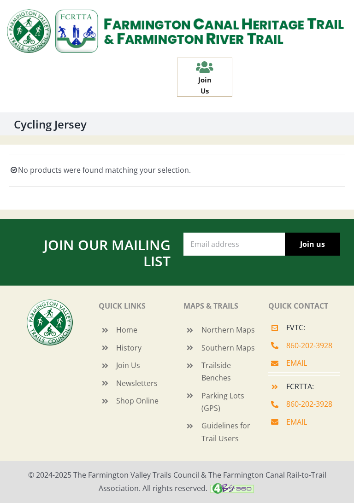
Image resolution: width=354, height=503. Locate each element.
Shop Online (137, 401)
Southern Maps (228, 348)
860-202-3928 (309, 345)
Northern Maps (228, 330)
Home (126, 330)
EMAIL (296, 363)
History (129, 348)
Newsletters (137, 383)
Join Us (128, 365)
